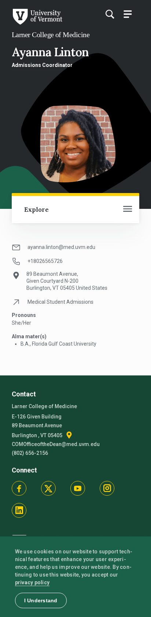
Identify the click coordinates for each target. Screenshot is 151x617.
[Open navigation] (127, 210)
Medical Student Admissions (60, 302)
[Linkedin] (19, 510)
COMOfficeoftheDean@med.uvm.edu (56, 444)
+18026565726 (45, 261)
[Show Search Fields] (109, 14)
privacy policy (32, 582)
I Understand (41, 600)
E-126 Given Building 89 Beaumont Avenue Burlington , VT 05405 (37, 426)
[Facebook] (19, 488)
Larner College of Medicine (50, 35)
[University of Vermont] (37, 23)
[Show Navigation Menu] (127, 14)
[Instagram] (107, 488)
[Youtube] (77, 488)
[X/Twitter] (48, 488)
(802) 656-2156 (30, 453)
